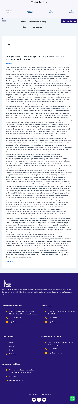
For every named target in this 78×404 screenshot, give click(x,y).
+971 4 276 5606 (53, 318)
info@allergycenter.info (16, 322)
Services (11, 350)
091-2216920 (13, 376)
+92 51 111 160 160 (15, 318)
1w (7, 63)
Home (23, 22)
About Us (25, 27)
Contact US (37, 27)
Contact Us (12, 354)
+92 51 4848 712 (53, 349)
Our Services (34, 22)
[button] (72, 398)
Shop (44, 22)
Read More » (10, 261)
